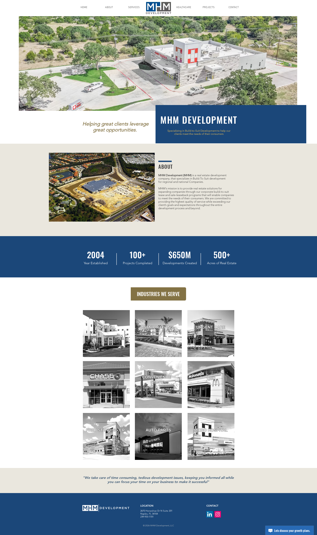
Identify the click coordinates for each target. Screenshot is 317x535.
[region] (106, 333)
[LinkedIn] (209, 514)
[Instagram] (217, 514)
